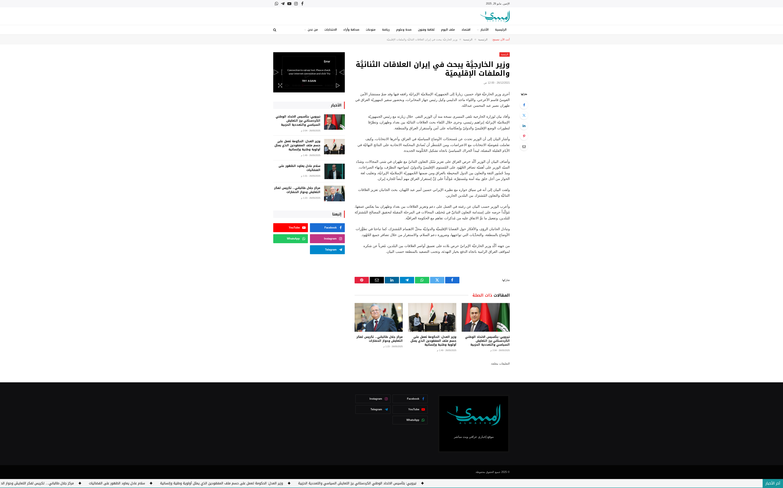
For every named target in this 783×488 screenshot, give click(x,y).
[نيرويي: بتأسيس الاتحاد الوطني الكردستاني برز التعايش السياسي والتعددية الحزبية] (486, 317)
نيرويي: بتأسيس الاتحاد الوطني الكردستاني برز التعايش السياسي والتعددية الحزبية (487, 341)
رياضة (386, 29)
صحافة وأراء (351, 29)
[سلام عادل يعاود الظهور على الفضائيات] (334, 171)
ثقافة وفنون (426, 29)
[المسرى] (495, 16)
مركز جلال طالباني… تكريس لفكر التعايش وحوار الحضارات (379, 339)
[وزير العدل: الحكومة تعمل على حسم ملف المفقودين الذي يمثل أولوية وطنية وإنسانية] (432, 317)
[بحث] (275, 29)
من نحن (313, 29)
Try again (309, 81)
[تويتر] (524, 115)
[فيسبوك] (524, 105)
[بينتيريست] (524, 136)
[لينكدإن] (524, 126)
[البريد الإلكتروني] (524, 146)
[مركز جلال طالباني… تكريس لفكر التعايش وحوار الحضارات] (379, 317)
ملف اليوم (448, 29)
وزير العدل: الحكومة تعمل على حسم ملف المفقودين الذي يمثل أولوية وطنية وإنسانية (433, 341)
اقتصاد (465, 29)
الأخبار (484, 29)
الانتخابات (330, 29)
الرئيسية (501, 29)
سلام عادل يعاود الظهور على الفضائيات (299, 168)
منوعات (371, 29)
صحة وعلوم (403, 29)
